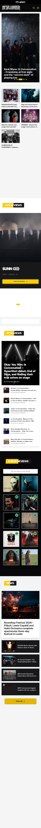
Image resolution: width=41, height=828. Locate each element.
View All (19, 701)
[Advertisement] (20, 175)
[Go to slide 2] (17, 79)
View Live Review (19, 281)
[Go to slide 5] (26, 79)
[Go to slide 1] (14, 79)
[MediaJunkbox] (11, 8)
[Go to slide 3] (20, 79)
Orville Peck (14, 268)
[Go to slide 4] (23, 79)
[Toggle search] (34, 8)
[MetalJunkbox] (20, 2)
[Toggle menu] (38, 7)
